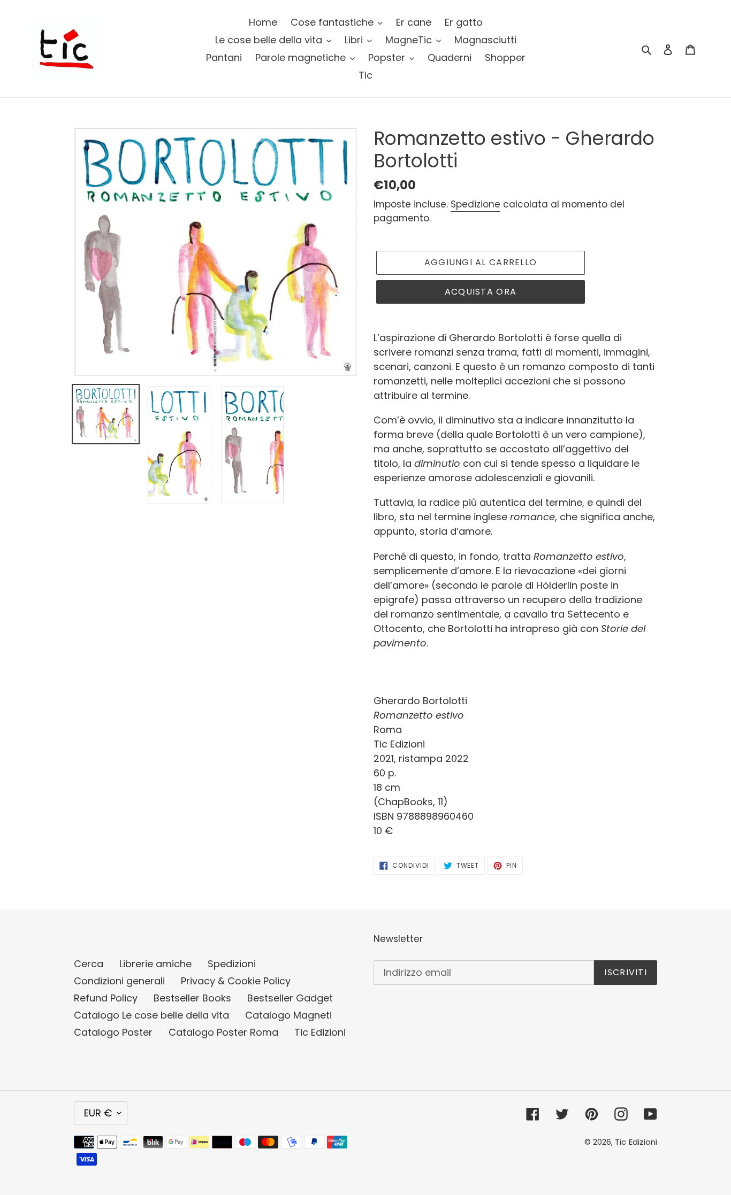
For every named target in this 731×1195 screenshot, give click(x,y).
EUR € (98, 1113)
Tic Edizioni (320, 1032)
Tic (620, 1141)
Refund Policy (106, 998)
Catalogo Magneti (288, 1015)
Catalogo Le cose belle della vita (151, 1015)
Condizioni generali (119, 981)
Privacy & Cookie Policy (236, 981)
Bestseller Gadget (290, 998)
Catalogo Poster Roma (223, 1032)
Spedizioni (232, 963)
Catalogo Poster (113, 1032)
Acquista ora (480, 292)
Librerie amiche (155, 963)
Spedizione (475, 204)
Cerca (88, 963)
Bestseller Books (192, 998)
